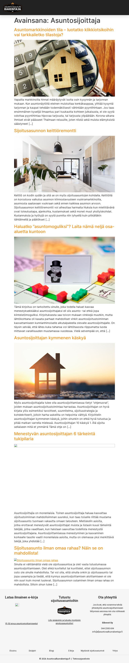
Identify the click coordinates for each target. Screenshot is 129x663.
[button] (80, 7)
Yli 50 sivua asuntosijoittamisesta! (21, 623)
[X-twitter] (64, 643)
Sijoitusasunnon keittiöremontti (45, 130)
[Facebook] (51, 643)
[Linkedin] (78, 643)
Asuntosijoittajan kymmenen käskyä (50, 337)
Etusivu (13, 651)
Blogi (51, 651)
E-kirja (71, 651)
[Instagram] (58, 643)
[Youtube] (71, 643)
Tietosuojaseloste (81, 659)
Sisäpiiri (32, 651)
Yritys (115, 651)
